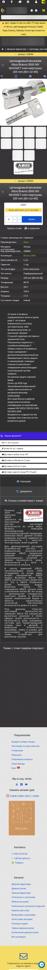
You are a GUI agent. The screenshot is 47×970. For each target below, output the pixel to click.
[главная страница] (2, 49)
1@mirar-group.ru (22, 858)
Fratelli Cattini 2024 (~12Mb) (24, 796)
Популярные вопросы (22, 759)
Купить (32, 219)
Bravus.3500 (30, 255)
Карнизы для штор (20, 910)
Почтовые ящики (20, 924)
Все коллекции (19, 937)
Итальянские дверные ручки (25, 932)
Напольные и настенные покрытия (28, 906)
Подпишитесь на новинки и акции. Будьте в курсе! (23, 964)
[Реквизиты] (29, 1)
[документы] (16, 76)
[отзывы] (45, 76)
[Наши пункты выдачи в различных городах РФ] (12, 1)
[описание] (30, 76)
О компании (17, 750)
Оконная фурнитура (21, 893)
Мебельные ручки (20, 902)
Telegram (19, 863)
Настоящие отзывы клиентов (25, 746)
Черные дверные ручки (23, 928)
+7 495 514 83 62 (19, 854)
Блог (14, 768)
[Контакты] (37, 1)
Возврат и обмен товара (23, 742)
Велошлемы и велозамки (24, 915)
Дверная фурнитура (21, 884)
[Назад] (1, 76)
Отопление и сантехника (23, 897)
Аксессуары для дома (22, 919)
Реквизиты (17, 755)
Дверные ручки (19, 888)
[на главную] (3, 10)
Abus (26, 242)
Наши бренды (18, 764)
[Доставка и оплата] (21, 1)
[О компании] (4, 1)
